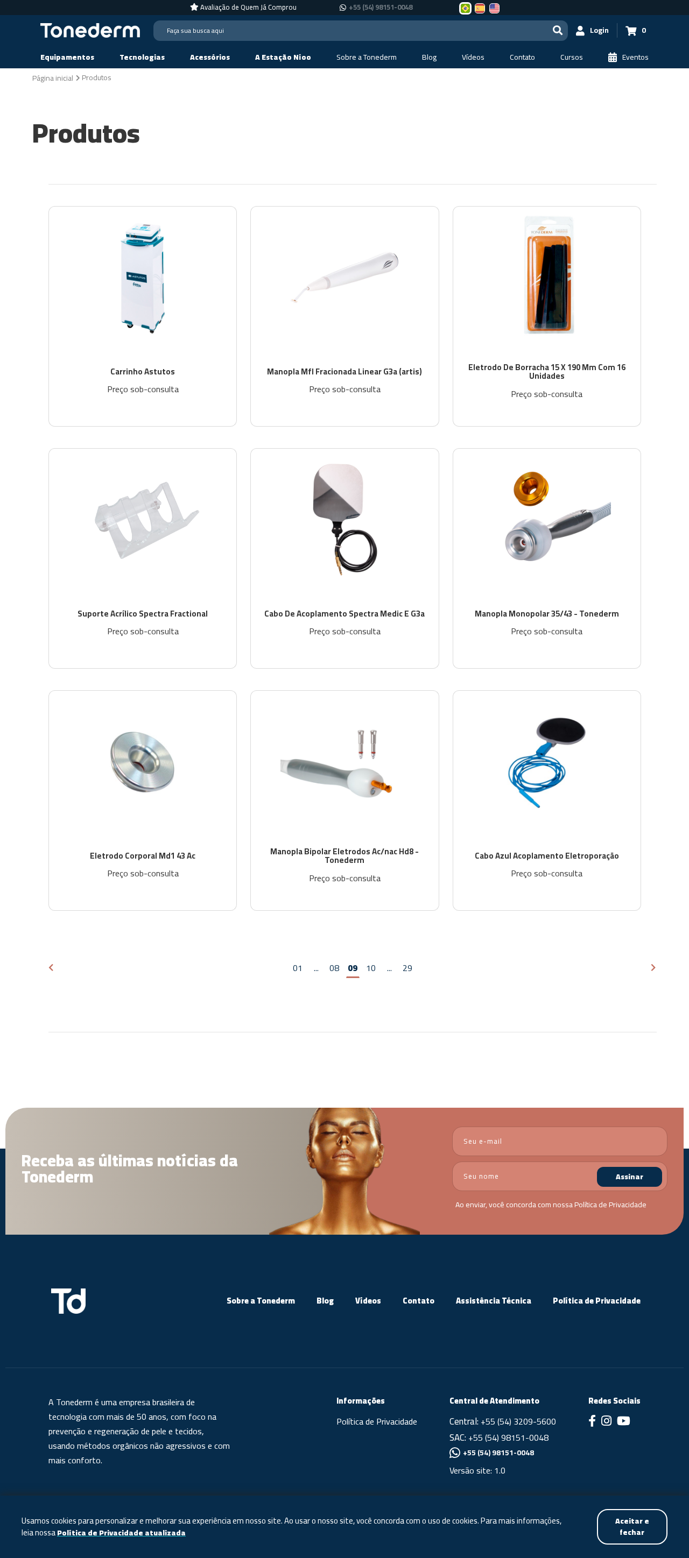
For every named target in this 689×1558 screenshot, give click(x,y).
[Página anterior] (51, 968)
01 (298, 968)
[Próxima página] (654, 968)
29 (407, 968)
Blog (325, 1300)
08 (334, 968)
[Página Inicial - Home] (90, 30)
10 (371, 968)
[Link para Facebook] (592, 1422)
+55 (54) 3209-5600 (518, 1421)
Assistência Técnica (493, 1300)
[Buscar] (557, 30)
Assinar (629, 1177)
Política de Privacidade (610, 1205)
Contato (418, 1300)
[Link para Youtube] (623, 1422)
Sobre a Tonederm (261, 1300)
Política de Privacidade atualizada (121, 1533)
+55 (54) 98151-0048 (380, 7)
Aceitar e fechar (632, 1526)
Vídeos (368, 1300)
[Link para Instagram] (606, 1422)
